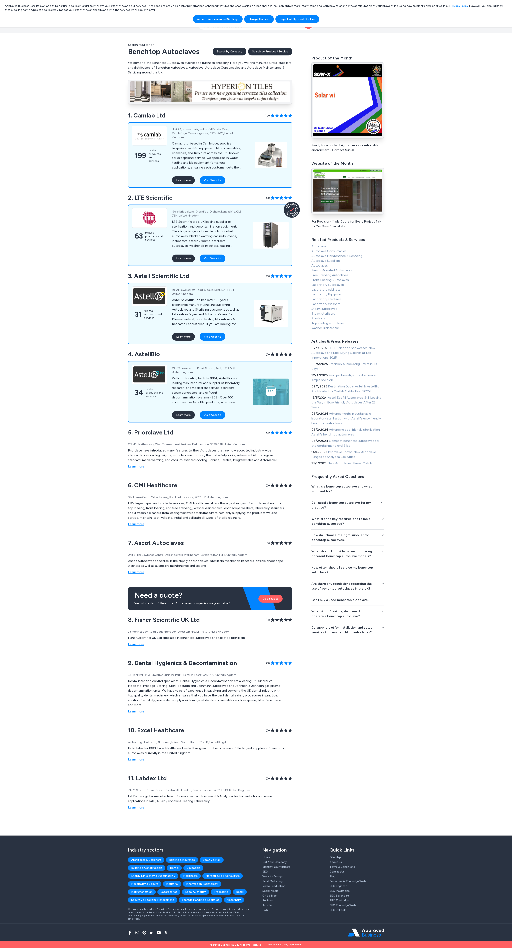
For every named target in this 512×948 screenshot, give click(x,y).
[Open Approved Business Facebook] (130, 933)
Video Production (273, 886)
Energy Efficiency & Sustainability (153, 876)
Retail (240, 892)
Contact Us (337, 871)
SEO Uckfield (338, 910)
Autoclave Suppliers (325, 261)
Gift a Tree (269, 895)
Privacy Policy (459, 6)
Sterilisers (318, 318)
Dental (174, 868)
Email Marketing (272, 881)
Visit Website (212, 180)
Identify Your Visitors (276, 867)
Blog (332, 876)
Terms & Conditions (342, 867)
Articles (267, 905)
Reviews (267, 900)
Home (266, 857)
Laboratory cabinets (325, 289)
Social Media (270, 891)
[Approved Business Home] (366, 933)
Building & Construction (146, 868)
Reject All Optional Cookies (297, 19)
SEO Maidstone (340, 891)
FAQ (265, 910)
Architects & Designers (146, 860)
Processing (221, 892)
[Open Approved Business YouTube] (159, 933)
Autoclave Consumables (329, 251)
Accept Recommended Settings (217, 19)
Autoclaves (319, 265)
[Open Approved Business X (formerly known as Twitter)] (166, 933)
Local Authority (195, 892)
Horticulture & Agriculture (223, 876)
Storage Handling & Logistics (200, 900)
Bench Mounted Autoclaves (331, 270)
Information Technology (202, 884)
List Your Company (274, 862)
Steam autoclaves (324, 309)
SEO (265, 871)
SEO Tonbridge (339, 900)
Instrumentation (142, 892)
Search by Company (229, 51)
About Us (336, 862)
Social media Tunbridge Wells (348, 881)
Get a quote (270, 598)
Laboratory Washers (325, 304)
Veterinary (234, 900)
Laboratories (169, 892)
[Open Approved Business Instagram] (137, 933)
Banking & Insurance (182, 860)
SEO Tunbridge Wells (343, 905)
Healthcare (190, 876)
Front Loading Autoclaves (330, 280)
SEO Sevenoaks (340, 895)
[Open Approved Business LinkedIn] (152, 933)
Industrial (172, 884)
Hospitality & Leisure (144, 884)
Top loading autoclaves (328, 323)
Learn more (183, 180)
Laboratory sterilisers (326, 299)
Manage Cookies (259, 19)
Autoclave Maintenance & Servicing (336, 256)
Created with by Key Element (284, 944)
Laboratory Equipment (327, 294)
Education (193, 868)
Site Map (335, 857)
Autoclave (318, 246)
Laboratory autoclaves (327, 285)
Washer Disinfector (325, 328)
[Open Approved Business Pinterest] (144, 933)
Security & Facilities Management (152, 900)
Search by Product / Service (270, 51)
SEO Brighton (338, 886)
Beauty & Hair (211, 860)
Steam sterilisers (323, 313)
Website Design (272, 876)
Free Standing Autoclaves (329, 275)
